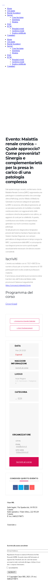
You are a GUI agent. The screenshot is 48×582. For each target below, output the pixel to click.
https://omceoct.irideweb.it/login (18, 285)
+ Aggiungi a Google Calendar (24, 321)
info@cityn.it (21, 446)
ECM (20, 398)
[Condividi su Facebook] (15, 487)
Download (11, 304)
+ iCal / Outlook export (25, 328)
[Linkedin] (26, 487)
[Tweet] (20, 487)
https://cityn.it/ (22, 452)
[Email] (32, 487)
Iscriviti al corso (21, 368)
